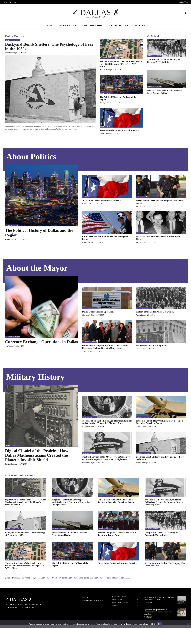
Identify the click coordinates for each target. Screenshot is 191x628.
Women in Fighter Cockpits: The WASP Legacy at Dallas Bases (117, 533)
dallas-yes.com (118, 578)
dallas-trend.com (54, 578)
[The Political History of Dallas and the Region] (121, 84)
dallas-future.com (26, 578)
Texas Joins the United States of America (119, 130)
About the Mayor (13, 337)
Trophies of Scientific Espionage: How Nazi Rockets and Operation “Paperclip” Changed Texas (107, 422)
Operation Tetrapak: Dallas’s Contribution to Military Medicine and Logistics (159, 612)
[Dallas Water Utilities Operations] (107, 298)
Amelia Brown (10, 346)
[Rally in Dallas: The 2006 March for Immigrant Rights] (107, 222)
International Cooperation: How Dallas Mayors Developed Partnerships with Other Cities (105, 346)
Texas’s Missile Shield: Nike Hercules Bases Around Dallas (165, 91)
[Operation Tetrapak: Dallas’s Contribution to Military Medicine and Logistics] (181, 612)
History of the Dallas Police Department (155, 312)
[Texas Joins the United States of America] (121, 117)
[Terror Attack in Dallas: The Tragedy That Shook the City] (161, 186)
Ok (159, 624)
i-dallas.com (40, 578)
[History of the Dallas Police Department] (161, 298)
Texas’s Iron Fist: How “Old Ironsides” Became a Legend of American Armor (159, 422)
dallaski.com (67, 578)
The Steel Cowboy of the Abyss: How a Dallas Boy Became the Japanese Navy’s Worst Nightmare (106, 458)
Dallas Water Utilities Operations (98, 312)
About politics (106, 93)
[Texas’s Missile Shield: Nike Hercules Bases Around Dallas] (166, 79)
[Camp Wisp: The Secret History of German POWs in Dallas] (166, 48)
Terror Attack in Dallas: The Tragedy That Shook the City (165, 564)
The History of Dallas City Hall (151, 345)
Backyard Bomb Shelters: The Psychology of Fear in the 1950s (49, 46)
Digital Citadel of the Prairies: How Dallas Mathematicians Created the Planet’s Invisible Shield (36, 455)
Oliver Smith (140, 349)
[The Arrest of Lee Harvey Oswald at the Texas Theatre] (161, 222)
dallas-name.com (91, 578)
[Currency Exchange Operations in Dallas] (41, 307)
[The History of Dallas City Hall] (161, 331)
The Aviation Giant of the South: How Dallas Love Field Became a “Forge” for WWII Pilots (121, 64)
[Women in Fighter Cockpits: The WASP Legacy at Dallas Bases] (118, 520)
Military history (12, 40)
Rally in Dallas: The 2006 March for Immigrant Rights (105, 237)
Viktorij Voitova (105, 103)
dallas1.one (78, 578)
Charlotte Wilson (88, 315)
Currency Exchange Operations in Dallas (41, 341)
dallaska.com (105, 578)
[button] (185, 13)
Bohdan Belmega (11, 53)
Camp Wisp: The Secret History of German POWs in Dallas (163, 60)
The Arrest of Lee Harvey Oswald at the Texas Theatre (158, 237)
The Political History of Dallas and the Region (118, 98)
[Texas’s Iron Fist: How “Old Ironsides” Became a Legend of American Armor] (161, 407)
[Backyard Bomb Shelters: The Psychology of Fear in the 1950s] (50, 89)
